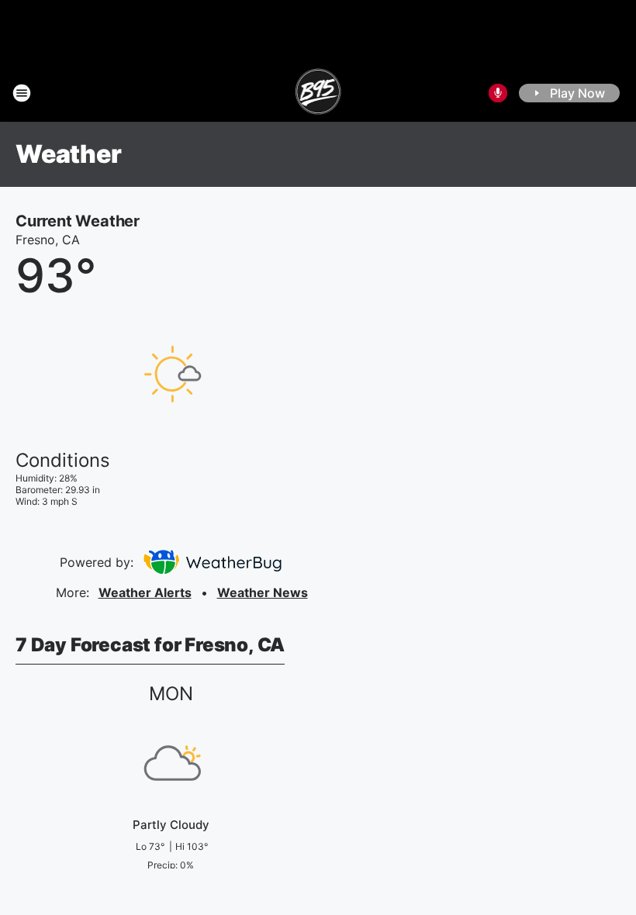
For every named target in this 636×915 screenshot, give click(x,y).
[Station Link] (318, 93)
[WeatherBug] (212, 562)
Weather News (262, 592)
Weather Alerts (145, 592)
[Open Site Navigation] (21, 93)
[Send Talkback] (498, 93)
